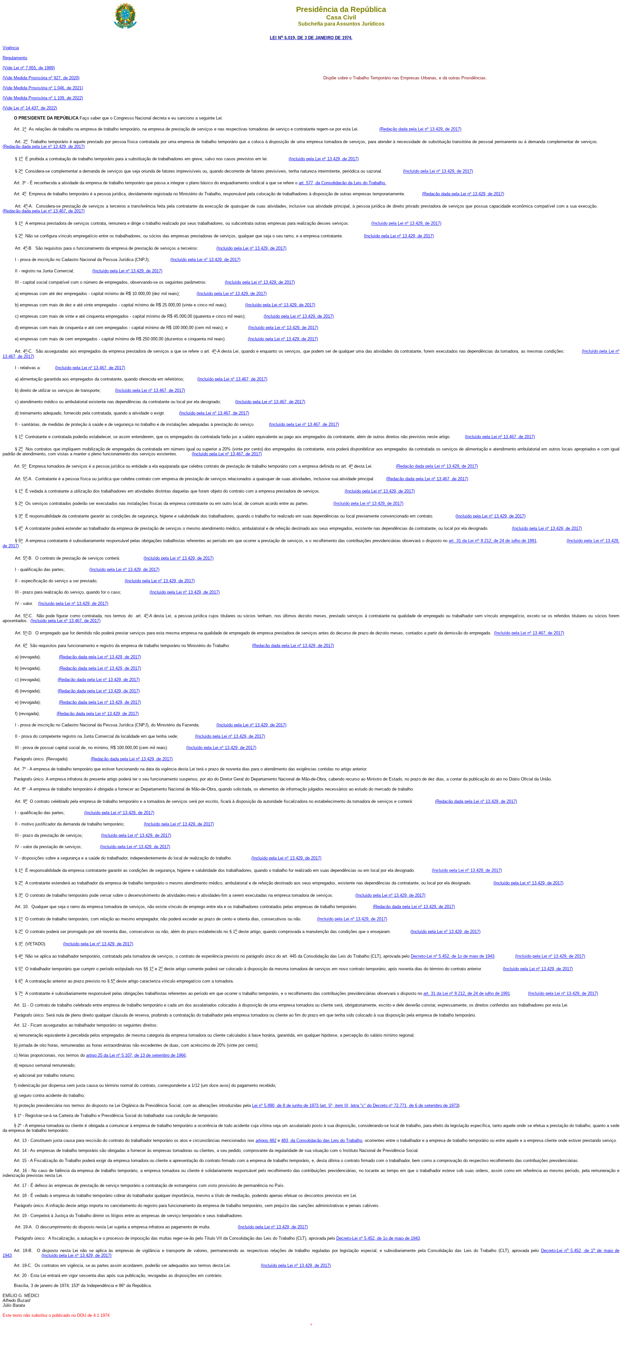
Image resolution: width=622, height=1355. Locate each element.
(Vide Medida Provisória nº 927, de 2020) (41, 77)
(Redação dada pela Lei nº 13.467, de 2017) (44, 211)
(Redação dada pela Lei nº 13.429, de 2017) (420, 129)
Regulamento (15, 57)
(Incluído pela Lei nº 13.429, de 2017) (324, 158)
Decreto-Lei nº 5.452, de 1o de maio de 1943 (452, 956)
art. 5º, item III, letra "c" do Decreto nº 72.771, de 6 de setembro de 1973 (389, 1105)
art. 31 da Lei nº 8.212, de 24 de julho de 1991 (466, 993)
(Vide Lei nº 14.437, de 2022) (30, 108)
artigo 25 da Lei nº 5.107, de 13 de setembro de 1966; (136, 1055)
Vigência (11, 47)
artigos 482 (266, 1140)
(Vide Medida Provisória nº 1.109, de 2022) (43, 98)
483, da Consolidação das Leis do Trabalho (321, 1140)
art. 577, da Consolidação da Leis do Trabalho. (342, 182)
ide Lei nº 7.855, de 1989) (31, 67)
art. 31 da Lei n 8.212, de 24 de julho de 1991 (492, 541)
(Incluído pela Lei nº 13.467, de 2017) (90, 367)
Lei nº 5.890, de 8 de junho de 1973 (286, 1105)
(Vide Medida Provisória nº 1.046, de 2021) (43, 87)
